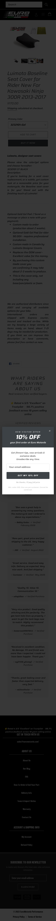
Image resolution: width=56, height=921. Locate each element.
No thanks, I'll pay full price (28, 482)
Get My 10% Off (28, 475)
